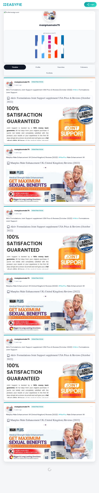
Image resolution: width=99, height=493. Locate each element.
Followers (84, 67)
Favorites (61, 67)
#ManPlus (63, 157)
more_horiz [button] (91, 81)
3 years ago (18, 85)
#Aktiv (75, 90)
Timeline (15, 67)
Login (90, 4)
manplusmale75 (21, 82)
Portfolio (49, 73)
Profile (38, 67)
